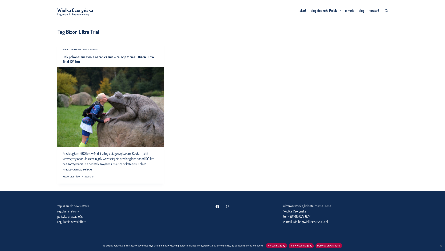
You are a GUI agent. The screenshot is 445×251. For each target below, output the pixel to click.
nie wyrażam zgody (301, 245)
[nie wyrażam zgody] (440, 246)
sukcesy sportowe (72, 49)
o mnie (349, 10)
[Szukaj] (386, 10)
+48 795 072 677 (299, 216)
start (303, 10)
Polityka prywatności (328, 245)
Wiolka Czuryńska (75, 10)
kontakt (374, 10)
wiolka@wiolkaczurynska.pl (310, 221)
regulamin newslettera (71, 221)
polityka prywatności (70, 216)
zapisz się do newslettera (73, 206)
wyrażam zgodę (276, 245)
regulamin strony (68, 211)
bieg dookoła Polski (324, 10)
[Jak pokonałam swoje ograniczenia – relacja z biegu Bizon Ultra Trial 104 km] (110, 107)
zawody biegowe (90, 49)
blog (362, 10)
